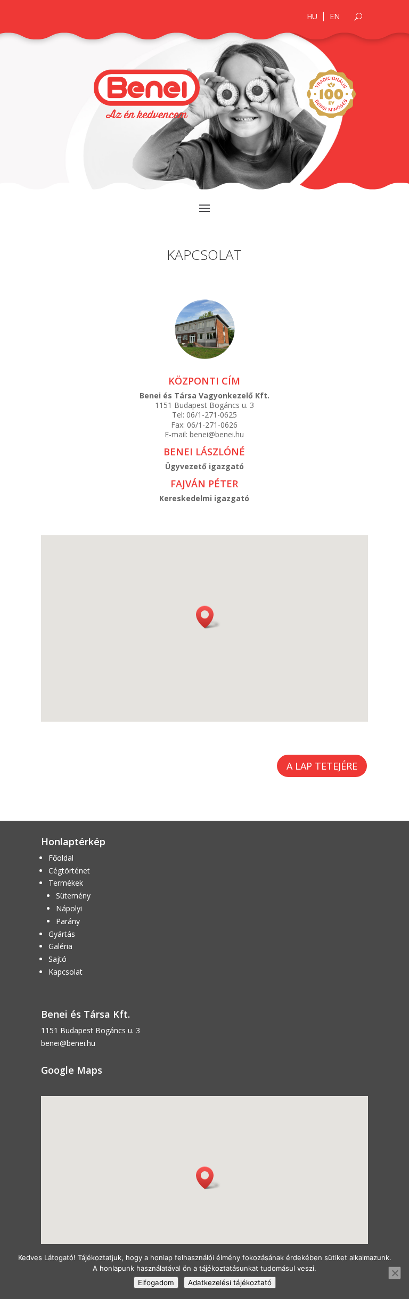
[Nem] (394, 1273)
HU (312, 16)
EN (335, 16)
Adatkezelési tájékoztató (230, 1282)
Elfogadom (156, 1282)
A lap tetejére (322, 765)
